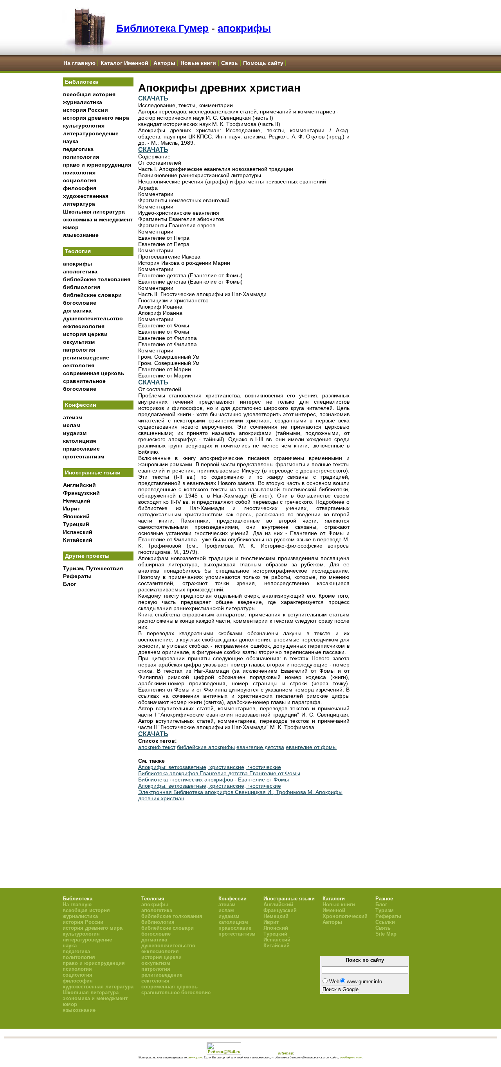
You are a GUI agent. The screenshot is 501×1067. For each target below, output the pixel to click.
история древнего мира (96, 118)
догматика (77, 310)
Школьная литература (94, 211)
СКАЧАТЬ (153, 98)
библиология (81, 287)
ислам (71, 425)
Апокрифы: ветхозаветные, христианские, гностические (209, 767)
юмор (71, 227)
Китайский (77, 540)
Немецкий (76, 501)
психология (79, 172)
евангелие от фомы (311, 747)
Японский (76, 516)
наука (70, 141)
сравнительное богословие (176, 992)
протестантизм (83, 456)
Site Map (385, 934)
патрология (79, 350)
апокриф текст (156, 747)
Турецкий (76, 524)
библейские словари (92, 295)
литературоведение (91, 133)
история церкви (85, 334)
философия (79, 188)
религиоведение (86, 357)
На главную (79, 63)
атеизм (72, 417)
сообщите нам (351, 1057)
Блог (69, 584)
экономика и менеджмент (98, 219)
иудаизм (75, 433)
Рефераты (77, 576)
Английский (79, 485)
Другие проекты (87, 556)
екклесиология (84, 326)
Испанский (77, 532)
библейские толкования (96, 279)
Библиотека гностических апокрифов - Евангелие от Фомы (213, 779)
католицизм (79, 441)
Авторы (164, 63)
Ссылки (385, 922)
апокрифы (244, 28)
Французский (81, 493)
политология (81, 157)
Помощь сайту (263, 63)
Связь (229, 63)
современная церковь (93, 373)
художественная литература (98, 987)
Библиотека (81, 82)
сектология (78, 365)
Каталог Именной (124, 63)
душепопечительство (93, 318)
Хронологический (345, 916)
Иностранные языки (93, 472)
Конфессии (80, 405)
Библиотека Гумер (162, 28)
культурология (84, 125)
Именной (334, 910)
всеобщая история (89, 94)
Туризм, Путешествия (93, 568)
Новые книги (198, 63)
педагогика (78, 149)
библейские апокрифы (206, 747)
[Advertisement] (98, 720)
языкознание (81, 235)
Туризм (384, 910)
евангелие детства (260, 747)
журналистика (82, 102)
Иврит (71, 508)
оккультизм (79, 342)
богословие (79, 303)
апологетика (80, 271)
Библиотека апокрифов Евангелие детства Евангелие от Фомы (219, 773)
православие (81, 448)
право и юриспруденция (97, 165)
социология (79, 180)
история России (85, 110)
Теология (78, 251)
